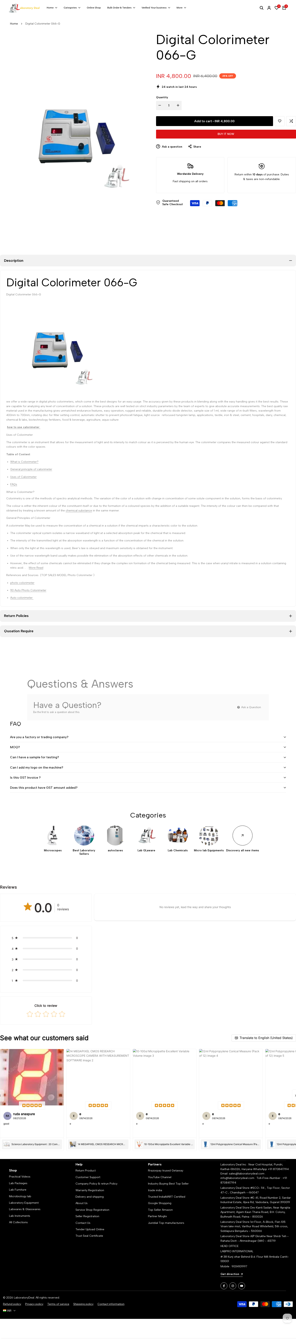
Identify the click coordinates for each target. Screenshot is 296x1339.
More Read (36, 567)
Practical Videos (19, 1176)
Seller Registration (87, 1216)
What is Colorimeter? (24, 462)
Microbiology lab (20, 1196)
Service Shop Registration (92, 1210)
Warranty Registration (90, 1190)
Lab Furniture (17, 1189)
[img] (32, 1105)
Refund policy (12, 1304)
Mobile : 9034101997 (233, 1266)
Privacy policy (34, 1304)
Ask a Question (250, 707)
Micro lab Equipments (209, 850)
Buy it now (226, 134)
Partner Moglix (157, 1216)
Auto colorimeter (21, 597)
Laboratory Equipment (24, 1202)
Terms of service (58, 1304)
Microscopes (53, 850)
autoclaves (115, 850)
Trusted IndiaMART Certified (166, 1196)
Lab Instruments (19, 1216)
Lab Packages (18, 1183)
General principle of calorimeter (31, 469)
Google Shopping (159, 1203)
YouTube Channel (159, 1177)
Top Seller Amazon (160, 1210)
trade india (155, 1190)
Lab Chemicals (178, 850)
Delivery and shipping (90, 1196)
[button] (280, 121)
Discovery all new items (242, 850)
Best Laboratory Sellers (84, 852)
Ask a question (171, 146)
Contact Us (83, 1223)
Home (14, 23)
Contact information (110, 1304)
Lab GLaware (146, 850)
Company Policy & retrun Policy (96, 1183)
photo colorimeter (22, 583)
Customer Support (88, 1177)
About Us (82, 1203)
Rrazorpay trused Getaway (165, 1170)
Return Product (86, 1170)
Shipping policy (83, 1304)
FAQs (13, 484)
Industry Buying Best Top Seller (168, 1183)
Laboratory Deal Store (235, 1207)
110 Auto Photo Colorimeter (28, 590)
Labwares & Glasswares (24, 1209)
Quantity (162, 97)
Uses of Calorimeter (23, 477)
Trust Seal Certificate (89, 1236)
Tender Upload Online (90, 1229)
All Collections (18, 1222)
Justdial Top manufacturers (166, 1223)
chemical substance (79, 510)
